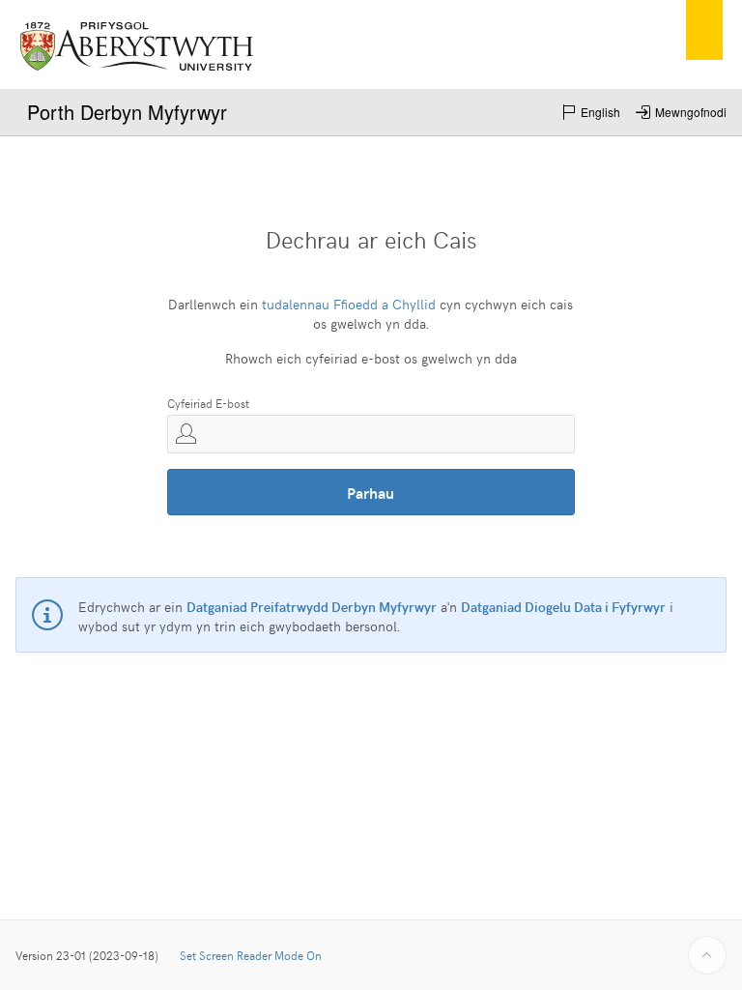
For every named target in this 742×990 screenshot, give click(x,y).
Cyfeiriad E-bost (208, 403)
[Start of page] (707, 955)
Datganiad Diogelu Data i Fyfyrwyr (563, 606)
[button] (591, 112)
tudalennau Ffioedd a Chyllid (349, 304)
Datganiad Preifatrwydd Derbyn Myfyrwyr (311, 606)
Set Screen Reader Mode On (251, 955)
